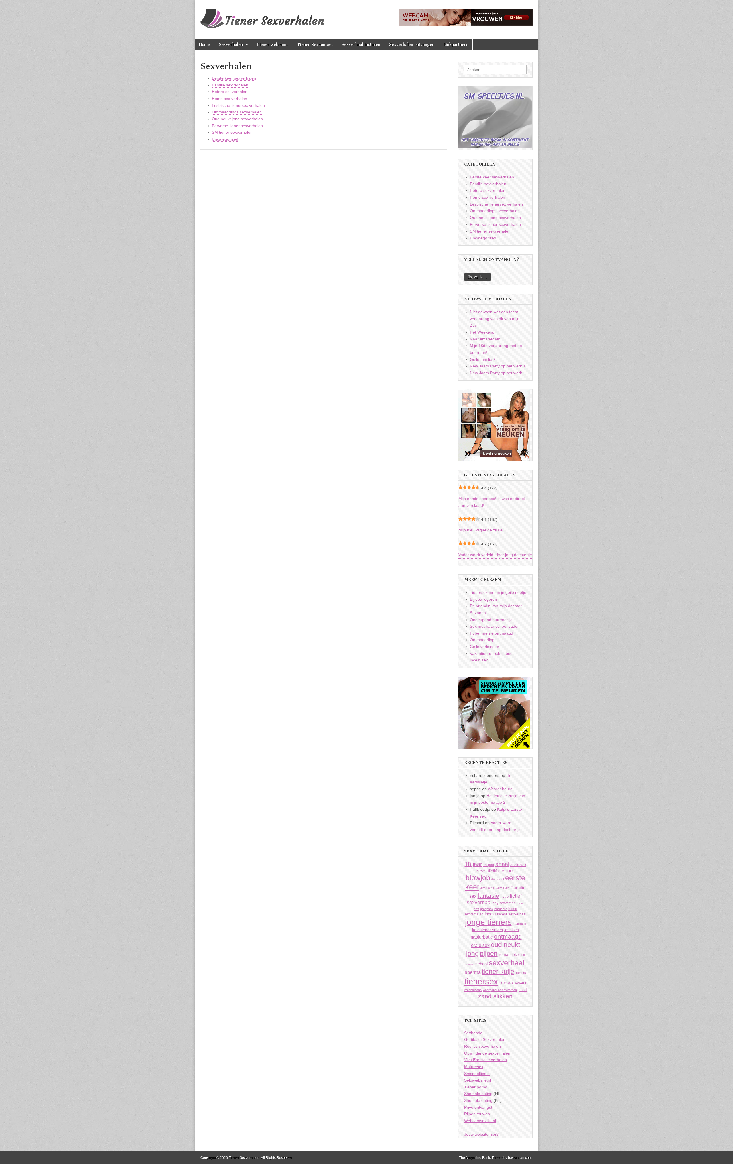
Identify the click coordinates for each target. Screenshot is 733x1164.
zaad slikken (495, 996)
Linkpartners (455, 44)
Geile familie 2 (483, 359)
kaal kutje (519, 923)
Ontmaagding (482, 639)
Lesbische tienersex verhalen (238, 105)
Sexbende (473, 1033)
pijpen (489, 953)
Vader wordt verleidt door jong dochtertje (495, 554)
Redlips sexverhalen (482, 1046)
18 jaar (473, 864)
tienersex (481, 981)
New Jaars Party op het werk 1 (497, 366)
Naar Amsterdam (485, 339)
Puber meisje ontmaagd (491, 633)
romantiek (508, 954)
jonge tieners (488, 922)
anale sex (518, 865)
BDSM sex (495, 870)
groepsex (486, 909)
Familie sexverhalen (230, 85)
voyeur (520, 983)
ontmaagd (508, 936)
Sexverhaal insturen (361, 44)
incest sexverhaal (511, 914)
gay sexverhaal (505, 903)
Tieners (520, 972)
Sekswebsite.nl (477, 1080)
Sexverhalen (231, 44)
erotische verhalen (494, 888)
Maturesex (473, 1066)
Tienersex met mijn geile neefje (498, 592)
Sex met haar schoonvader (494, 626)
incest (490, 914)
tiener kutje (498, 971)
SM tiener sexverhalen (232, 132)
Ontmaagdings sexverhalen (237, 112)
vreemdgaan (473, 990)
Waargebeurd (500, 789)
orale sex (480, 945)
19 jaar (488, 865)
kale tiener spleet (487, 930)
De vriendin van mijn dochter (496, 606)
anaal (502, 864)
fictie (505, 896)
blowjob (478, 878)
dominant (497, 879)
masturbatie (481, 937)
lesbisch (511, 930)
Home (204, 44)
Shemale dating (478, 1093)
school (481, 963)
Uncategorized (225, 139)
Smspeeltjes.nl (477, 1073)
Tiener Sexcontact (315, 44)
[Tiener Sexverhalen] (262, 15)
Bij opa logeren (483, 599)
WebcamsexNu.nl (480, 1120)
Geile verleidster (484, 646)
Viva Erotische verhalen (485, 1059)
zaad (523, 990)
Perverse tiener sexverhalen (237, 125)
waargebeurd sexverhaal (500, 990)
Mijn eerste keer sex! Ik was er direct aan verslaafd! (491, 502)
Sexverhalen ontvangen (411, 44)
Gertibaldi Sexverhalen (484, 1039)
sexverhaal (506, 962)
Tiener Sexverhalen (244, 1158)
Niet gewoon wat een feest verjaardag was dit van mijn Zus (494, 319)
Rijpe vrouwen (477, 1114)
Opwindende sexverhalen (487, 1053)
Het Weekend (482, 332)
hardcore (500, 909)
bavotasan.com (520, 1158)
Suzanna (478, 612)
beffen (510, 870)
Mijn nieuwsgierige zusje (480, 530)
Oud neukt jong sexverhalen (237, 119)
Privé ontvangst (478, 1107)
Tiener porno (475, 1087)
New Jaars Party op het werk (496, 373)
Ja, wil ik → (477, 277)
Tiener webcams (272, 44)
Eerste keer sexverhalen (234, 78)
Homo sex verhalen (229, 98)
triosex (506, 983)
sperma (473, 972)
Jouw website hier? (481, 1134)
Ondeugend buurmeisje (491, 619)
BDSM (480, 870)
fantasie (488, 895)
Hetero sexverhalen (229, 91)
